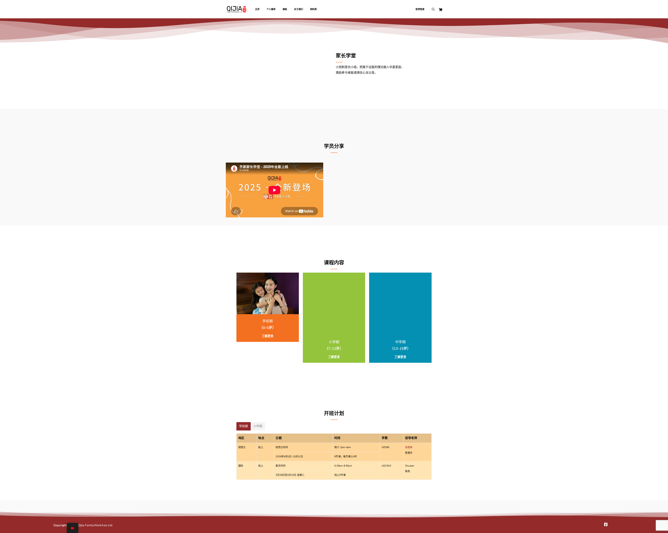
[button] (243, 426)
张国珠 (408, 447)
